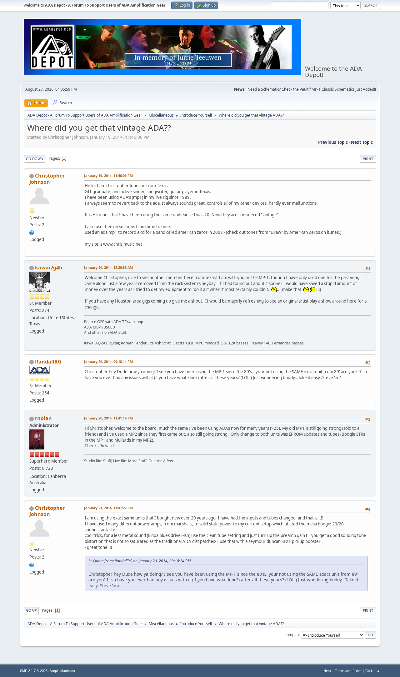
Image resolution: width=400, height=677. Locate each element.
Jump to (292, 634)
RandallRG (48, 361)
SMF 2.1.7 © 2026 (34, 671)
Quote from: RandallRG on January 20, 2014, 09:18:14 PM (142, 561)
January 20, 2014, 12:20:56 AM (108, 267)
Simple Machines (62, 671)
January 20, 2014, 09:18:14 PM (108, 361)
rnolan (43, 418)
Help (327, 670)
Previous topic (333, 142)
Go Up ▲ (372, 670)
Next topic (362, 142)
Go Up (31, 610)
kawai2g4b (48, 267)
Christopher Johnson (47, 178)
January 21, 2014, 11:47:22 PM (108, 507)
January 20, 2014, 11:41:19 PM (108, 418)
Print (368, 158)
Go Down (34, 158)
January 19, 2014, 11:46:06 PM (108, 175)
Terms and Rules (348, 670)
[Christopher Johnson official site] (31, 232)
